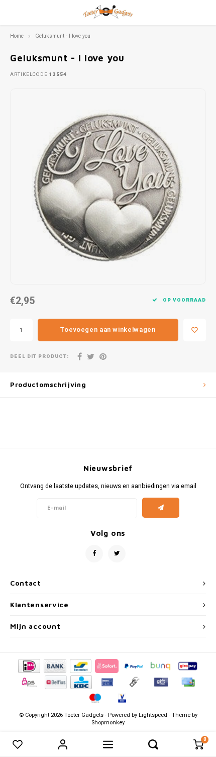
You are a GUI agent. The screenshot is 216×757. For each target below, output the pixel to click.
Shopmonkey (108, 722)
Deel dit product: (39, 356)
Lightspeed (153, 715)
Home (17, 36)
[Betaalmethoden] (28, 665)
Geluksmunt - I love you (62, 36)
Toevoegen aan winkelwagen (107, 329)
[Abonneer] (161, 508)
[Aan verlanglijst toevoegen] (194, 330)
